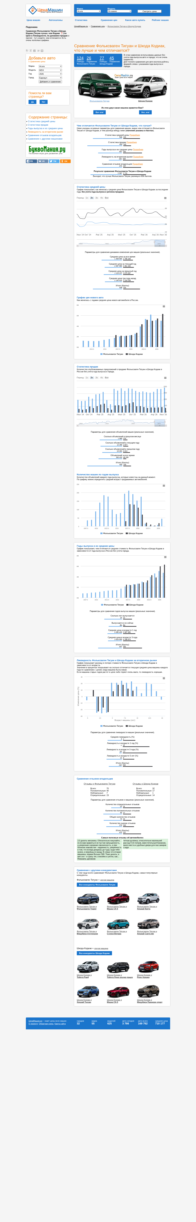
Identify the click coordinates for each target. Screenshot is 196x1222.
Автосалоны (56, 20)
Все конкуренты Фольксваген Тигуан (97, 885)
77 (102, 58)
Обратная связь (46, 1024)
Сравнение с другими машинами (45, 138)
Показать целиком (86, 859)
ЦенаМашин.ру (81, 26)
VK (42, 161)
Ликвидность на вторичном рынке (45, 131)
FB (31, 161)
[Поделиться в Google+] (31, 52)
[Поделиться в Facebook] (35, 52)
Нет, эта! (145, 112)
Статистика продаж (38, 124)
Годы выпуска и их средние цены (45, 128)
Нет (43, 102)
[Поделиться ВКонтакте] (42, 52)
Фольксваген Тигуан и (87, 907)
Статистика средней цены (41, 121)
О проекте (33, 1024)
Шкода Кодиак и (84, 976)
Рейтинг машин (160, 20)
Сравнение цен (109, 20)
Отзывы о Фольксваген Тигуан (99, 783)
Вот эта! (99, 112)
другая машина (107, 880)
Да (32, 102)
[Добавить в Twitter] (38, 52)
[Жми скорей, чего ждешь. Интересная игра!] (47, 154)
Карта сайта (60, 1024)
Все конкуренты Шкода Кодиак (94, 953)
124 (80, 58)
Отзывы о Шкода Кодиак (145, 783)
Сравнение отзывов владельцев (44, 135)
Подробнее (135, 135)
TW (54, 161)
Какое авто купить (135, 20)
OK (65, 161)
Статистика (81, 20)
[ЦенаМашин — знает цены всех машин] (46, 14)
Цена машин (33, 20)
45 (111, 58)
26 (89, 58)
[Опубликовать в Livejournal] (27, 52)
